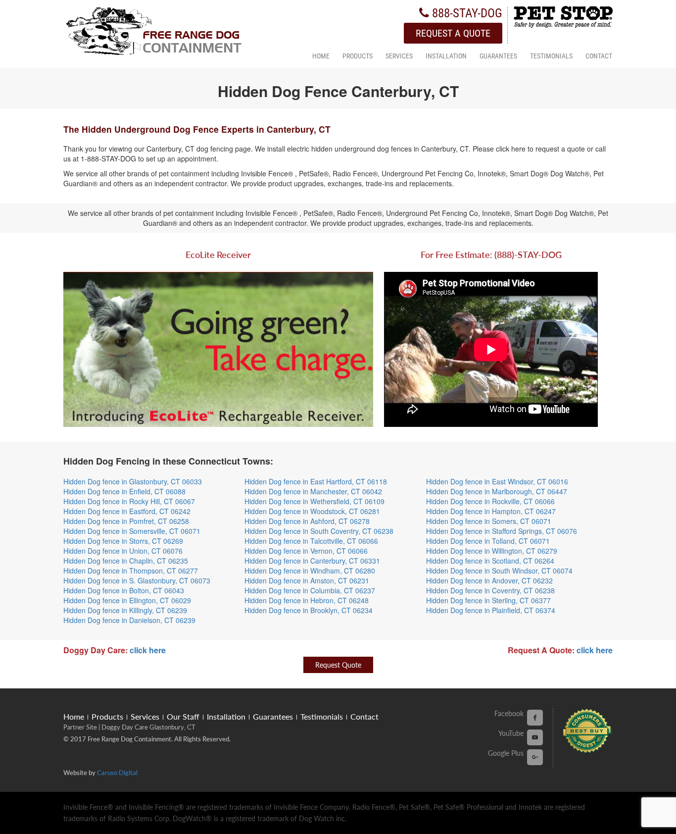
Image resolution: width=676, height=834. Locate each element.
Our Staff (183, 716)
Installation (446, 56)
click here (148, 650)
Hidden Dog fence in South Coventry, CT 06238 (318, 531)
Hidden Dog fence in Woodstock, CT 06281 (312, 511)
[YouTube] (535, 736)
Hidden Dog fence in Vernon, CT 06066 (306, 551)
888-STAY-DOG (465, 13)
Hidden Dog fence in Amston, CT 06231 (306, 580)
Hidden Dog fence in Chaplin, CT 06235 (125, 561)
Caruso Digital (117, 773)
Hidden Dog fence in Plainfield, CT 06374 (490, 610)
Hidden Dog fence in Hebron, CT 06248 (306, 600)
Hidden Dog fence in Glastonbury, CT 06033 (132, 481)
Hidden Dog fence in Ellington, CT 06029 (127, 600)
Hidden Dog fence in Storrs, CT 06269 (123, 541)
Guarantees (498, 56)
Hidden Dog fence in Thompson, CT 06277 (130, 570)
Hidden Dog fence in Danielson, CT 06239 (129, 620)
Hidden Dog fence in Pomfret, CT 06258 (126, 521)
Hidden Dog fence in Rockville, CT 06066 (490, 501)
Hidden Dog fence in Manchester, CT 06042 (313, 491)
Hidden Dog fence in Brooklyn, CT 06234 (308, 610)
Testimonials (551, 56)
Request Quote (338, 665)
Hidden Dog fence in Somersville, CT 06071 (131, 531)
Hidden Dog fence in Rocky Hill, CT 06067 (129, 501)
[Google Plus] (535, 756)
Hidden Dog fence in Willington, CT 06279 (491, 551)
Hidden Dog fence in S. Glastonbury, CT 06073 (136, 580)
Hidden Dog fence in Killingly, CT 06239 (125, 610)
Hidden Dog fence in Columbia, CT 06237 (309, 590)
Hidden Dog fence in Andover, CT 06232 (489, 580)
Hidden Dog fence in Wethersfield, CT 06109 (314, 501)
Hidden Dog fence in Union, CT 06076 (123, 551)
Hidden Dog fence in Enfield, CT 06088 (124, 491)
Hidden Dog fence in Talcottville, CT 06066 (311, 541)
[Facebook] (535, 717)
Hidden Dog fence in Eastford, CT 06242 (127, 511)
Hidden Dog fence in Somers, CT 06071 (488, 521)
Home (321, 56)
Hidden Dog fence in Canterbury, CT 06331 (312, 561)
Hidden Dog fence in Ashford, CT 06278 (307, 521)
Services (399, 56)
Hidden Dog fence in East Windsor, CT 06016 (497, 481)
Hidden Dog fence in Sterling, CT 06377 (488, 600)
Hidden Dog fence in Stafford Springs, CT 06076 (501, 531)
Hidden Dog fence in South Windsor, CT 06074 (499, 570)
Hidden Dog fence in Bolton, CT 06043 (123, 590)
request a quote (453, 33)
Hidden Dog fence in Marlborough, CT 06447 (496, 491)
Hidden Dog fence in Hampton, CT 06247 (491, 511)
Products (357, 56)
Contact (598, 56)
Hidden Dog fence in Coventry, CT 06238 (490, 590)
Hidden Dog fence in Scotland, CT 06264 (490, 561)
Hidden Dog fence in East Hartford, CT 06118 (315, 481)
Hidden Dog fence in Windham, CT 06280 (309, 570)
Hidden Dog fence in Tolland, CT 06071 (488, 541)
